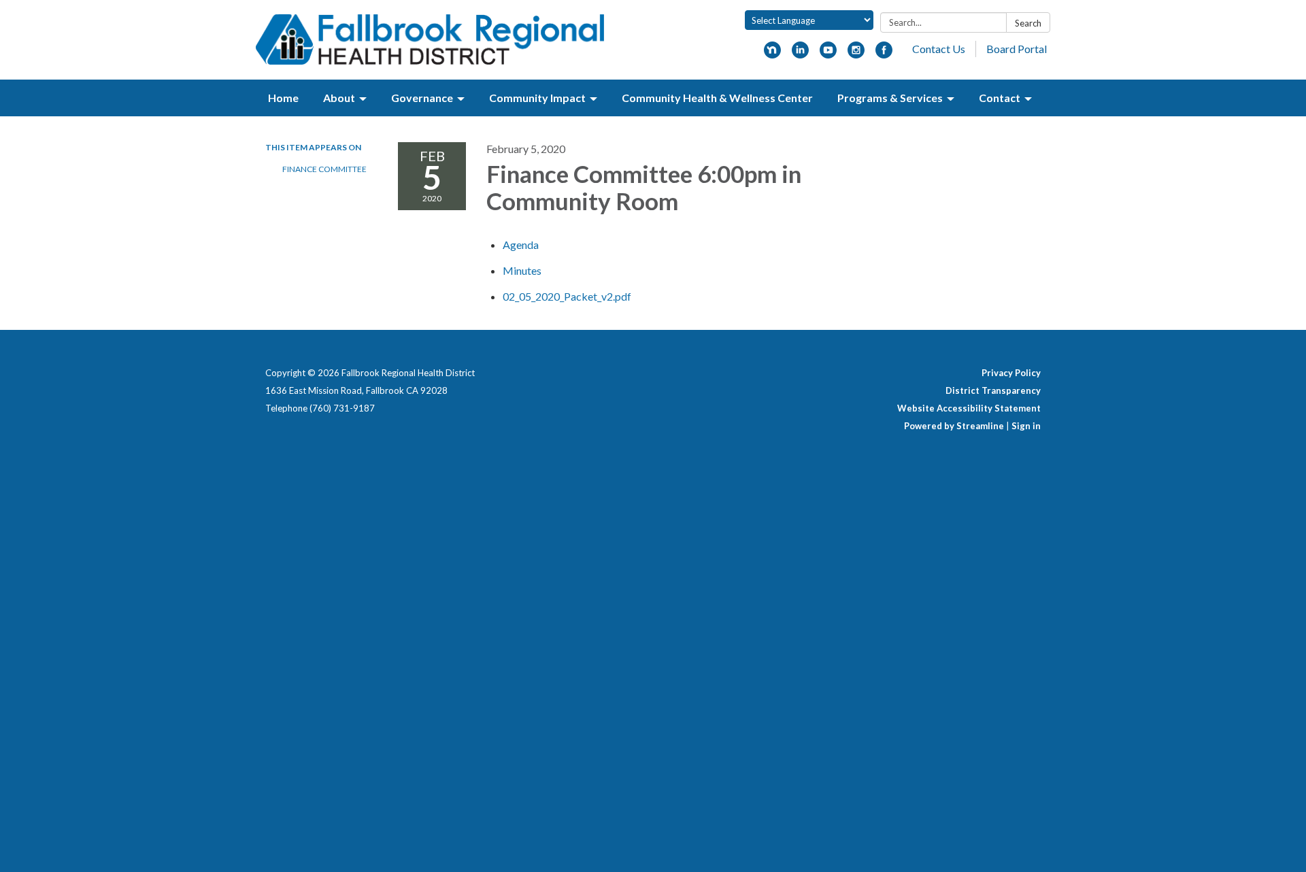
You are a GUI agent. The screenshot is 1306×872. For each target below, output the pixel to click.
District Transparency (993, 390)
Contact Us (938, 48)
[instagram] (856, 54)
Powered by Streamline (954, 425)
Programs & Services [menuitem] (890, 97)
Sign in (1026, 425)
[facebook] (883, 54)
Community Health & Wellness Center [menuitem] (717, 97)
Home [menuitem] (283, 97)
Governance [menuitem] (422, 97)
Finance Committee (324, 169)
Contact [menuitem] (999, 97)
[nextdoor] (772, 54)
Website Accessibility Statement (969, 408)
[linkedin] (800, 54)
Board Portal (1016, 48)
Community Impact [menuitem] (537, 97)
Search (1028, 23)
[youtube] (828, 54)
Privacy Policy (1011, 372)
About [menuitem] (339, 97)
